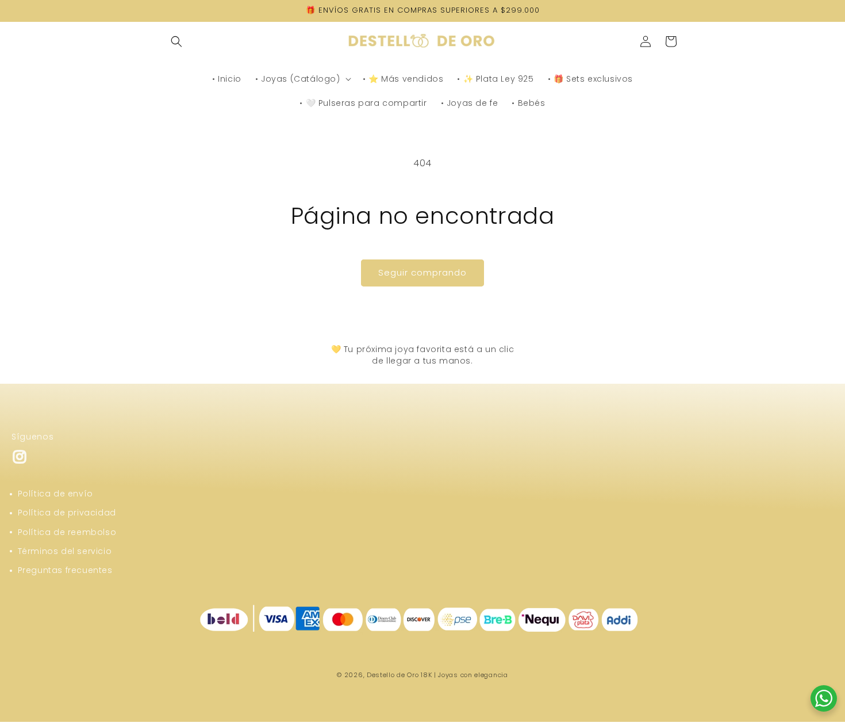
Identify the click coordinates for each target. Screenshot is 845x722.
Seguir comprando (422, 272)
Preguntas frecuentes (65, 570)
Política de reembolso (67, 532)
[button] (176, 41)
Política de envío (55, 493)
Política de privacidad (67, 512)
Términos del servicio (65, 551)
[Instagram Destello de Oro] (19, 461)
